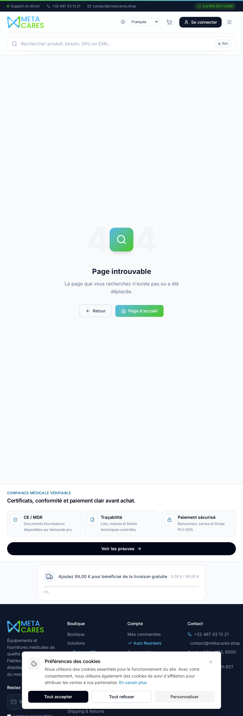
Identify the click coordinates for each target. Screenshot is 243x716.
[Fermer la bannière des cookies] (211, 662)
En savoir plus (133, 682)
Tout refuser (121, 696)
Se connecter (204, 22)
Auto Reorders (147, 643)
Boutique (75, 634)
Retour (99, 310)
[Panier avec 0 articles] (169, 22)
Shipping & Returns (85, 711)
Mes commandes (144, 634)
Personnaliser (184, 696)
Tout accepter (58, 696)
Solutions (76, 643)
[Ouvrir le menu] (229, 22)
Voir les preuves (118, 548)
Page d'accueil (143, 310)
